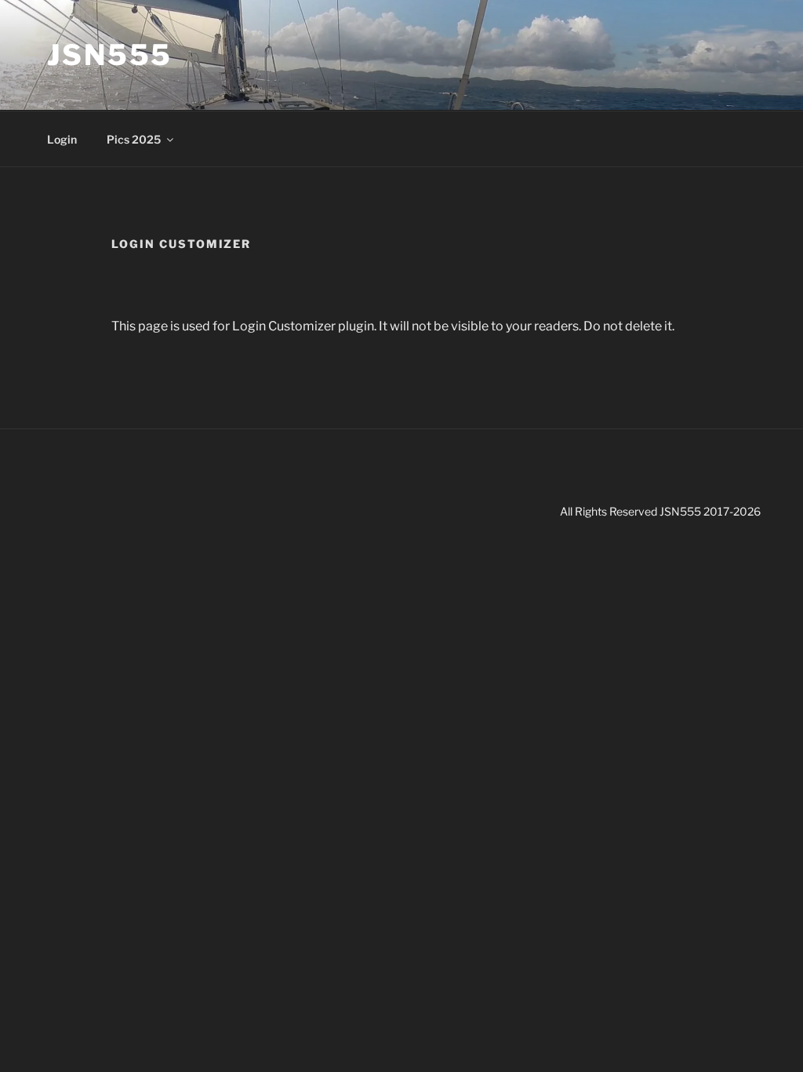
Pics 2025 (134, 139)
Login (62, 139)
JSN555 (110, 55)
